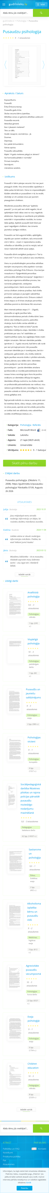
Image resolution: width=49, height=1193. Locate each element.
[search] (41, 1128)
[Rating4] (28, 450)
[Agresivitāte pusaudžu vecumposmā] (14, 989)
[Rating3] (26, 450)
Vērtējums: (13, 450)
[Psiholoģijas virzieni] (15, 760)
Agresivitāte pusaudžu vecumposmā (33, 969)
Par (4, 1160)
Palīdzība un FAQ (11, 1148)
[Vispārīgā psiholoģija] (15, 662)
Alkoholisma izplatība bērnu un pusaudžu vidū (34, 911)
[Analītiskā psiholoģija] (15, 615)
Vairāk (28, 1182)
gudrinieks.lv (8, 21)
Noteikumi (8, 1152)
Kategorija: (13, 425)
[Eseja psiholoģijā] (15, 1040)
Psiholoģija (21, 21)
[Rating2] (23, 450)
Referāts (37, 425)
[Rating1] (21, 450)
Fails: (10, 430)
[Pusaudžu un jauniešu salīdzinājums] (14, 712)
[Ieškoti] (41, 13)
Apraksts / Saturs (14, 93)
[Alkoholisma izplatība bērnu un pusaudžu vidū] (15, 926)
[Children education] (15, 1087)
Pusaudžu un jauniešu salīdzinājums (33, 693)
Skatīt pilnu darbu (24, 463)
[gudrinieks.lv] (18, 5)
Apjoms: (12, 440)
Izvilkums (10, 176)
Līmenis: (12, 445)
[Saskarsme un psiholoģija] (15, 872)
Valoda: (11, 435)
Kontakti (42, 1148)
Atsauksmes (8, 1164)
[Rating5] (31, 450)
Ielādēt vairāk (24, 574)
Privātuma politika (11, 1156)
